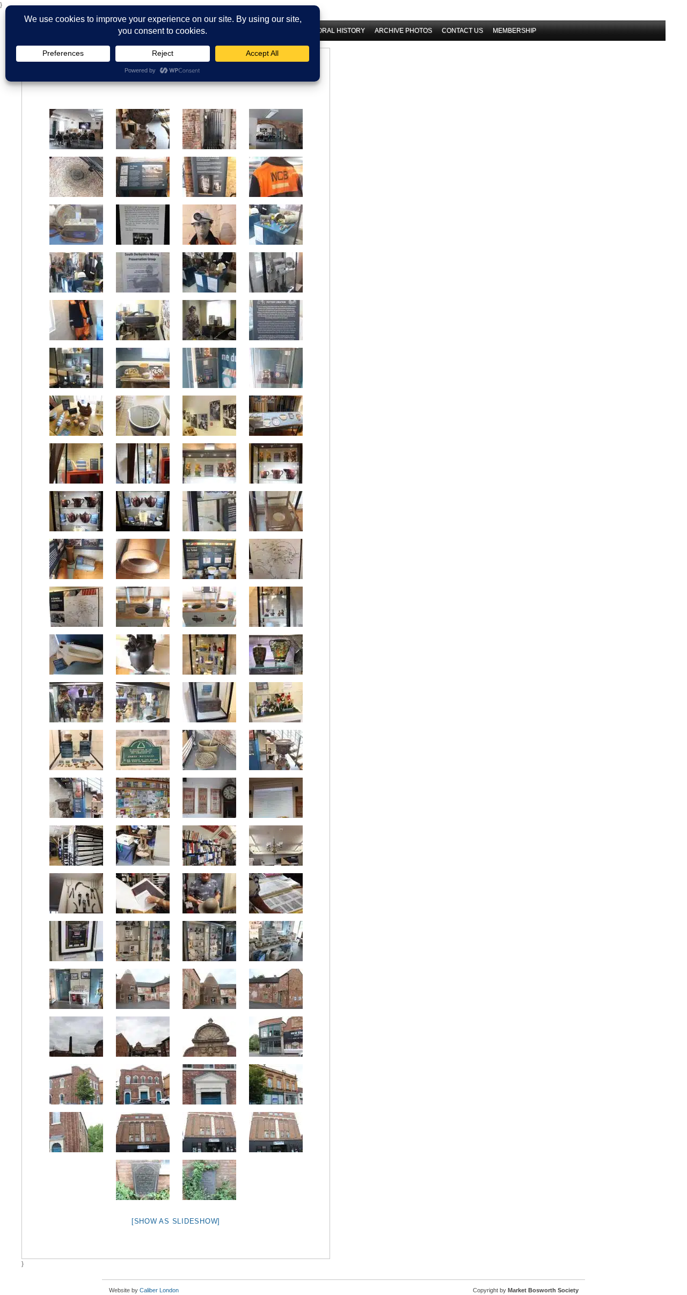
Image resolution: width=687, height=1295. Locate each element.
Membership (514, 30)
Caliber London (159, 1290)
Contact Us (462, 30)
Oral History (341, 30)
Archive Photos (403, 30)
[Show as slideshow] (175, 1221)
